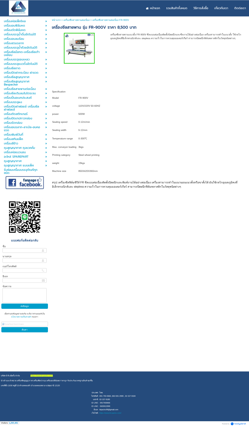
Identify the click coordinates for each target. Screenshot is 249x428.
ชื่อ (4, 246)
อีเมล (5, 276)
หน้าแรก (56, 20)
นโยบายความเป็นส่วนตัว (21, 317)
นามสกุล (7, 256)
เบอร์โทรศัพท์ (9, 266)
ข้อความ (7, 286)
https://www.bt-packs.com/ (110, 413)
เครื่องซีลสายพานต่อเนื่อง (76, 20)
